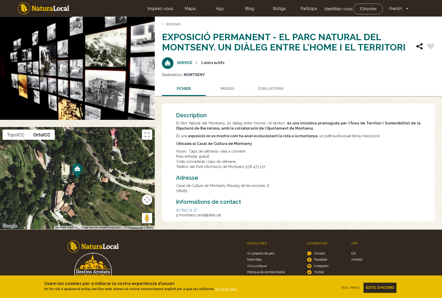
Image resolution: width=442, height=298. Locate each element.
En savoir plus (226, 289)
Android (356, 259)
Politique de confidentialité (266, 272)
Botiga (279, 8)
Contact (319, 253)
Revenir (173, 24)
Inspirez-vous (160, 8)
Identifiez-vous (338, 8)
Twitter (319, 272)
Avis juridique (257, 266)
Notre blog (254, 259)
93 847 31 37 (186, 210)
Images (227, 89)
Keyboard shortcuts (66, 227)
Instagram (321, 266)
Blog (249, 8)
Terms (149, 227)
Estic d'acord (380, 287)
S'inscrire (368, 8)
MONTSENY (194, 75)
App (220, 8)
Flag (431, 47)
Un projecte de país (260, 253)
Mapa (190, 8)
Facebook (320, 259)
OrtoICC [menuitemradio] (41, 134)
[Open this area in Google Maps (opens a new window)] (9, 226)
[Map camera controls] (147, 200)
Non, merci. (350, 287)
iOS (353, 253)
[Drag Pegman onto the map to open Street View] (147, 218)
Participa (309, 8)
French (395, 8)
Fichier (184, 89)
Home (43, 8)
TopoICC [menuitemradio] (16, 134)
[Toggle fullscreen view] (147, 135)
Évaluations (271, 89)
